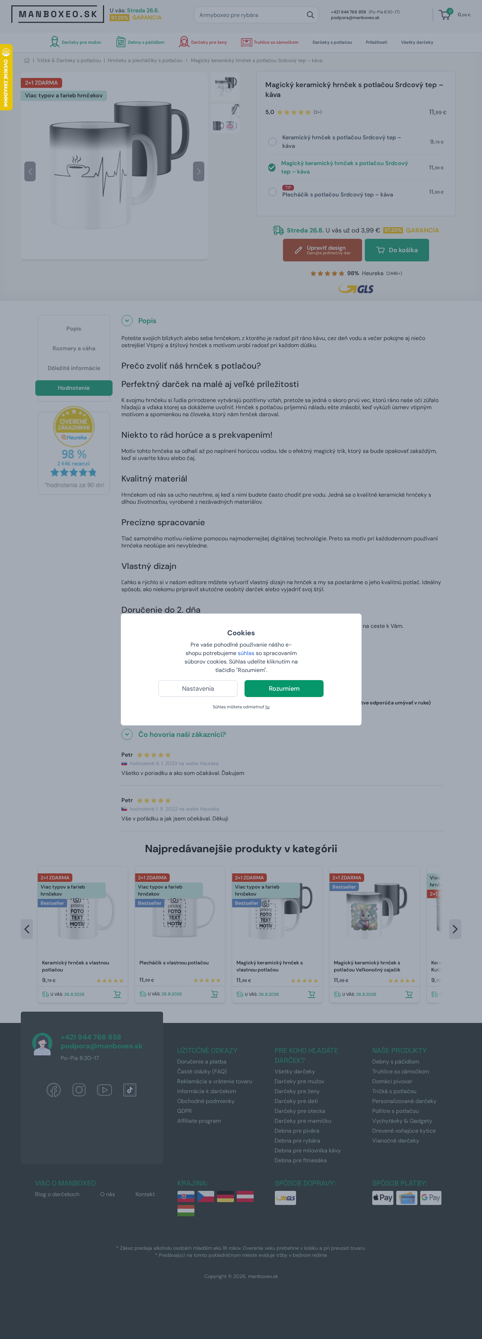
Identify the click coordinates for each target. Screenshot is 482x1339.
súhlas (246, 653)
